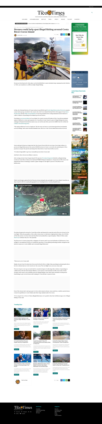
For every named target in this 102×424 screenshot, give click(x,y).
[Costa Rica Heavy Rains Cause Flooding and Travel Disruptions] (61, 335)
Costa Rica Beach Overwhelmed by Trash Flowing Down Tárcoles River (61, 319)
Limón (82, 72)
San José (73, 72)
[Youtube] (20, 413)
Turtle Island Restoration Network (56, 110)
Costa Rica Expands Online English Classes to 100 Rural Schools (41, 23)
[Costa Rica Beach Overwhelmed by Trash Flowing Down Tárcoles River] (61, 312)
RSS (30, 411)
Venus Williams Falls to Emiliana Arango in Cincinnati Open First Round (22, 365)
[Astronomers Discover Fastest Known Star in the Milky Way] (85, 102)
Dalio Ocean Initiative (30, 113)
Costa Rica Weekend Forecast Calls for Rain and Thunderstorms (61, 364)
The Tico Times (20, 35)
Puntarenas (86, 72)
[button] (92, 12)
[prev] (66, 23)
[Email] (69, 34)
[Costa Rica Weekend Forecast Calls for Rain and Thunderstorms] (61, 358)
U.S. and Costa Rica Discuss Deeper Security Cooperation (21, 341)
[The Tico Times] (15, 35)
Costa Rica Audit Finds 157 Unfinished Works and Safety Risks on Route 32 (41, 342)
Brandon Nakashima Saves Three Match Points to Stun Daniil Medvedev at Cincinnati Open (41, 365)
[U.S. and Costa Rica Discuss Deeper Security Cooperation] (22, 335)
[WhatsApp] (66, 34)
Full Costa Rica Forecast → (80, 84)
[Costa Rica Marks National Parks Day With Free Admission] (85, 124)
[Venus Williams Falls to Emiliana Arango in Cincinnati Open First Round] (22, 358)
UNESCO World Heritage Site (21, 123)
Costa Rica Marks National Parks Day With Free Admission (77, 123)
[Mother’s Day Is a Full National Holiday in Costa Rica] (42, 312)
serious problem (25, 118)
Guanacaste (77, 72)
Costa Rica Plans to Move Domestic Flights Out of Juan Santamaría (77, 113)
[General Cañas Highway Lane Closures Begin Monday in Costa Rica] (22, 312)
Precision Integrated (47, 158)
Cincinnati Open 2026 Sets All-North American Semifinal (77, 96)
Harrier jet (17, 237)
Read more (36, 326)
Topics (18, 27)
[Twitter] (64, 34)
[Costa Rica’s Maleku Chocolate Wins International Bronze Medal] (85, 129)
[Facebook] (61, 34)
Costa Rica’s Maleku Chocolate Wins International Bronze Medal (77, 129)
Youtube (23, 413)
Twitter (17, 413)
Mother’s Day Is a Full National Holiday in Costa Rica (40, 318)
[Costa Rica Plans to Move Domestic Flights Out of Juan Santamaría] (85, 113)
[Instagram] (21, 411)
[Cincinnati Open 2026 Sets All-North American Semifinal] (85, 97)
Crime (20, 27)
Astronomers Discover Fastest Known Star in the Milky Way (77, 102)
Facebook (18, 411)
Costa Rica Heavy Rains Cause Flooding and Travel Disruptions (60, 341)
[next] (68, 23)
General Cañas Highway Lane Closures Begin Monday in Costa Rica (22, 319)
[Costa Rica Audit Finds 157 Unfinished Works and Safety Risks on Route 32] (42, 335)
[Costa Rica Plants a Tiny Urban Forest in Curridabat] (85, 119)
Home (15, 27)
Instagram (25, 411)
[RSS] (28, 411)
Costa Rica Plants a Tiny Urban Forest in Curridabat (77, 118)
